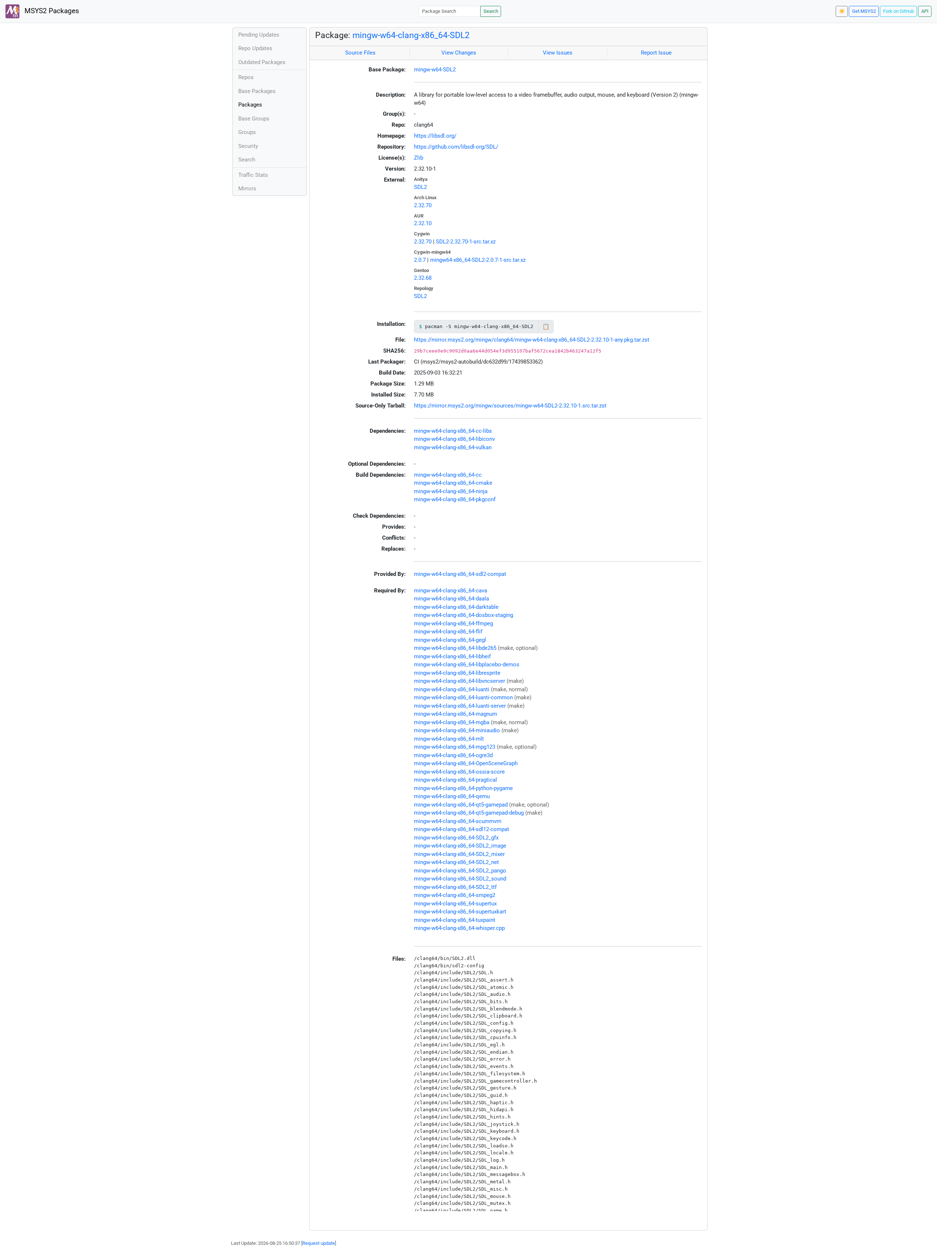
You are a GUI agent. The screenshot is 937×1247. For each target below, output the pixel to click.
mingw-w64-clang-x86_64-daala (451, 598)
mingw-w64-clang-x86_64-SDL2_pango (460, 870)
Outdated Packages (261, 62)
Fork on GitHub (898, 11)
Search (491, 11)
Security (248, 146)
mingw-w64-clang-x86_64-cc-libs (453, 431)
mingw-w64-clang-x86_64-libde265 (455, 648)
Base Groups (253, 118)
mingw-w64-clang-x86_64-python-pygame (463, 788)
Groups (247, 132)
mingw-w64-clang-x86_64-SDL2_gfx (456, 837)
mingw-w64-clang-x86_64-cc (448, 475)
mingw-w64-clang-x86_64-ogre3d (453, 755)
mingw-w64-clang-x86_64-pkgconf (455, 499)
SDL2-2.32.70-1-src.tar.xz (466, 241)
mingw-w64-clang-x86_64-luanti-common (463, 697)
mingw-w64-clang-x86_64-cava (450, 590)
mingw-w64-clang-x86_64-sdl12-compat (461, 829)
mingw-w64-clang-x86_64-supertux (455, 903)
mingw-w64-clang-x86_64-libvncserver (459, 681)
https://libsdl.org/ (435, 136)
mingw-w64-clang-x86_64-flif (448, 631)
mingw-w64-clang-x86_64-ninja (451, 491)
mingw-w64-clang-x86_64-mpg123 (454, 747)
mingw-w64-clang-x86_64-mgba (451, 722)
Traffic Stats (253, 175)
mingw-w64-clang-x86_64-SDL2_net (456, 862)
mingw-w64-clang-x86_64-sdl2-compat (460, 574)
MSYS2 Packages (51, 11)
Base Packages (257, 91)
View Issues (557, 52)
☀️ (842, 11)
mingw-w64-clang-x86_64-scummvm (457, 821)
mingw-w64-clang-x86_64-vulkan (453, 447)
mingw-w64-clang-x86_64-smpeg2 (454, 895)
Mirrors (247, 188)
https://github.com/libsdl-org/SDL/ (456, 147)
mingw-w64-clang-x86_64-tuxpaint (454, 920)
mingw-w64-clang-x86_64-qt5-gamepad (461, 804)
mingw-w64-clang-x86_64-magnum (455, 714)
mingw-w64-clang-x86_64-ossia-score (459, 771)
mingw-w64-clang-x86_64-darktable (456, 607)
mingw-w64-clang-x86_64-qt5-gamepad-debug (469, 812)
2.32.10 (423, 223)
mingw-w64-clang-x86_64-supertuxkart (460, 911)
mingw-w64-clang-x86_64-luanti (451, 689)
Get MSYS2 (864, 11)
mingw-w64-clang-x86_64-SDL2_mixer (459, 854)
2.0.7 (420, 260)
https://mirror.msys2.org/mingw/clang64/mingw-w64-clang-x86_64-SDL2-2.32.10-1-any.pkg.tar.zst (531, 339)
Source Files (360, 52)
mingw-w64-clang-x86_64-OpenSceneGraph (466, 763)
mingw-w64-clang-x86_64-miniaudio (457, 730)
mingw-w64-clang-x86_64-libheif (452, 656)
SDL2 (420, 187)
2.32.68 (423, 278)
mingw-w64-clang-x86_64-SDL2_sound (460, 878)
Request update (318, 1243)
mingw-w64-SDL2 (435, 69)
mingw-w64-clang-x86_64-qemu (452, 796)
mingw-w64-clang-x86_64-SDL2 (411, 35)
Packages (250, 104)
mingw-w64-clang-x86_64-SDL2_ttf (455, 887)
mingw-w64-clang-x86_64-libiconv (454, 439)
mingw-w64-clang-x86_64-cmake (453, 483)
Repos (246, 77)
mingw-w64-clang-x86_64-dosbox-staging (463, 615)
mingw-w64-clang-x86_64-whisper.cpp (459, 928)
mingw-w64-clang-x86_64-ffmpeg (453, 623)
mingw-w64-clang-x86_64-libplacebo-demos (466, 664)
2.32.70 (423, 205)
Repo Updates (255, 48)
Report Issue (656, 52)
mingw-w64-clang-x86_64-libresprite (457, 673)
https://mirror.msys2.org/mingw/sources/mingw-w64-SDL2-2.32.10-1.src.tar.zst (510, 405)
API (925, 11)
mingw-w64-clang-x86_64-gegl (450, 640)
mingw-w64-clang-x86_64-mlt (449, 739)
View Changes (458, 52)
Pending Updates (258, 34)
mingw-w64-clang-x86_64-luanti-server (460, 706)
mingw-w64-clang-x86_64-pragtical (455, 780)
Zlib (418, 158)
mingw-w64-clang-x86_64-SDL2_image (460, 845)
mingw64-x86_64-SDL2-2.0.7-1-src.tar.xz (478, 260)
